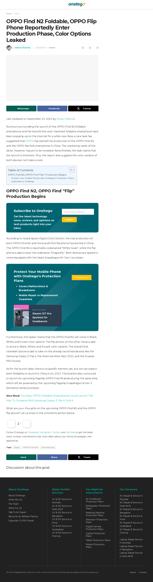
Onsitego (17, 572)
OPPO (30, 141)
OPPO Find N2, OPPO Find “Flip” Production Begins (37, 174)
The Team (14, 504)
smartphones (48, 447)
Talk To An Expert (17, 512)
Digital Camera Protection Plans (94, 528)
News (17, 13)
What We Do (15, 499)
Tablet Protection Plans (98, 540)
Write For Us (15, 508)
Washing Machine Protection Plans (95, 514)
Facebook (33, 432)
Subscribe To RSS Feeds (21, 520)
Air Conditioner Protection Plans (94, 500)
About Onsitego (17, 495)
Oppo (17, 447)
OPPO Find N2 (30, 447)
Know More (81, 277)
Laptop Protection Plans (95, 534)
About (133, 572)
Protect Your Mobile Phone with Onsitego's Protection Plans (42, 178)
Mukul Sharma (22, 47)
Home (9, 13)
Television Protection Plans (97, 521)
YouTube (70, 432)
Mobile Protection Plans (95, 545)
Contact (143, 572)
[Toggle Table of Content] (70, 169)
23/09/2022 (41, 47)
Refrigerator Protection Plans (98, 507)
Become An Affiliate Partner (23, 516)
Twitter (56, 432)
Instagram (45, 432)
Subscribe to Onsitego (22, 181)
